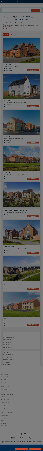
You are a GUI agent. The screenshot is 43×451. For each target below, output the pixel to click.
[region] (21, 447)
